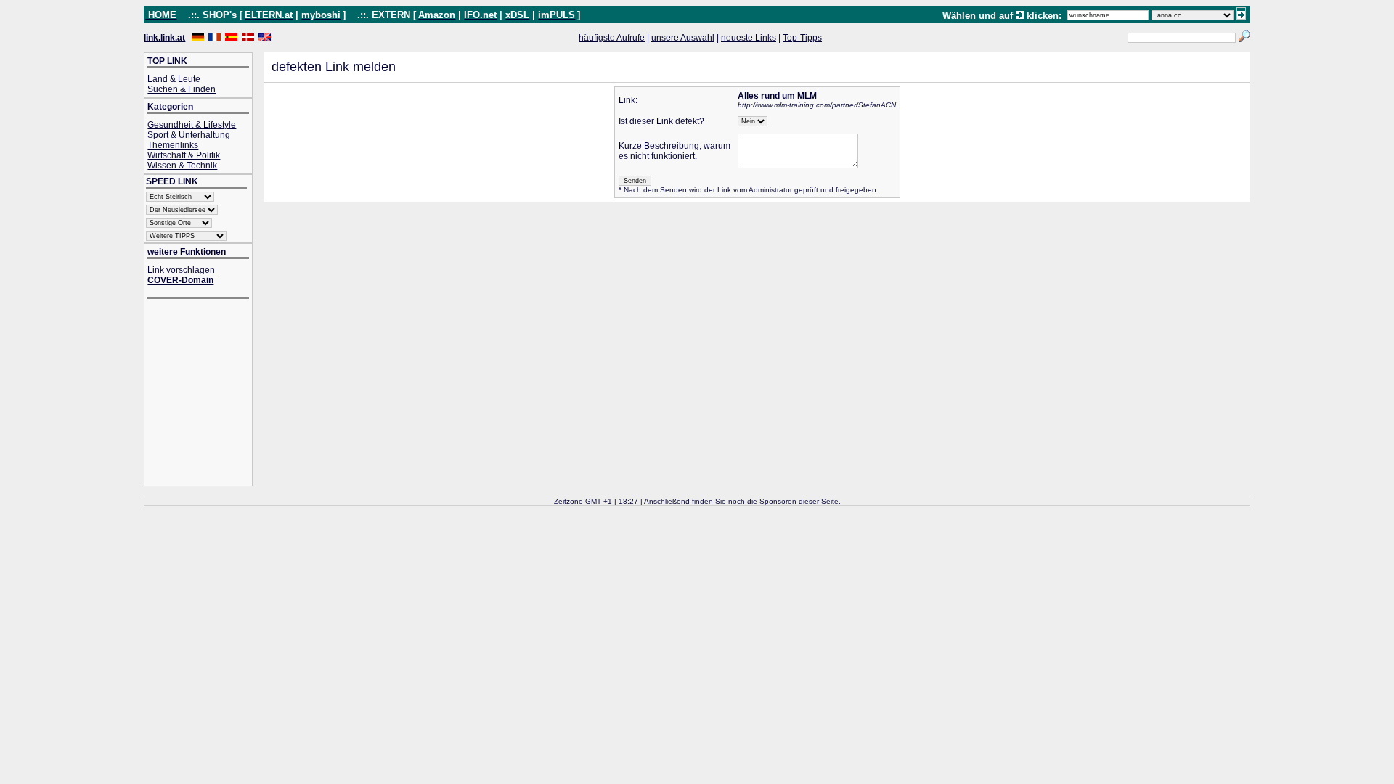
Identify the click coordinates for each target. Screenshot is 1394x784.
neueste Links (748, 38)
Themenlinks (172, 145)
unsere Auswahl (682, 38)
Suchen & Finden (181, 89)
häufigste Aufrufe (612, 38)
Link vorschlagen (181, 270)
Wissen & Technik (182, 165)
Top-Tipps (802, 38)
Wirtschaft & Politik (183, 155)
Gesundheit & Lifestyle (191, 125)
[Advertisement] (205, 394)
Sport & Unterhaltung (188, 135)
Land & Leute (173, 79)
